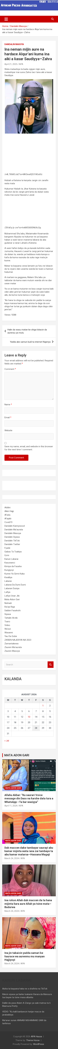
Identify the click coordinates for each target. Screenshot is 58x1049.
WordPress (38, 1044)
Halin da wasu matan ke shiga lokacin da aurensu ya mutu (27, 331)
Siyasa (7, 614)
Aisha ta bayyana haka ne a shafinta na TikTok (24, 988)
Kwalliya (8, 577)
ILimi (6, 555)
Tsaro (7, 621)
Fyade (7, 548)
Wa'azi (7, 629)
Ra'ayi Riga (9, 606)
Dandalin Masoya (14, 44)
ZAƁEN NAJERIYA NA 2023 (17, 640)
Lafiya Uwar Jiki (11, 595)
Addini (7, 507)
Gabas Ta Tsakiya (13, 551)
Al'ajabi (7, 518)
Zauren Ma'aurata (13, 647)
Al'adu (7, 515)
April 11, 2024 (10, 806)
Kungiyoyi (9, 570)
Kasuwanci (9, 562)
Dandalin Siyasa (12, 537)
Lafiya (7, 592)
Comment (10, 369)
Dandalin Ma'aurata (13, 529)
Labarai (8, 581)
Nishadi (8, 603)
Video (7, 625)
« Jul (6, 740)
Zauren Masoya (12, 651)
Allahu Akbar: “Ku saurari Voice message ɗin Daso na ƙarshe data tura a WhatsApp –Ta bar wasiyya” (28, 798)
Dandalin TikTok (12, 540)
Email (7, 417)
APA (21, 64)
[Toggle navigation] (6, 19)
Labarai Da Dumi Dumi (15, 584)
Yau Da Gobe (10, 636)
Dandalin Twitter (12, 544)
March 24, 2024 (11, 858)
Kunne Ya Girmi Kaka (14, 573)
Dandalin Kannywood (14, 526)
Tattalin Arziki (11, 618)
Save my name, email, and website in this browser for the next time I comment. (28, 448)
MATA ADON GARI (16, 755)
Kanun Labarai (11, 559)
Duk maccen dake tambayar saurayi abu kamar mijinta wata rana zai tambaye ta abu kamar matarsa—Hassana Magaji (28, 851)
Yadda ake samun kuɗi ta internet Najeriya (30, 342)
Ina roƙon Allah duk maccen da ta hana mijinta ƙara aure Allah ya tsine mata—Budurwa (28, 904)
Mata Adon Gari (12, 599)
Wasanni (8, 632)
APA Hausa (36, 1036)
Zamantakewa (11, 643)
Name (8, 404)
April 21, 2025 (10, 64)
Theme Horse (33, 1040)
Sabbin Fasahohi (12, 610)
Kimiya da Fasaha (13, 566)
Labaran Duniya (11, 588)
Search (51, 664)
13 (29, 717)
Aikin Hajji (9, 511)
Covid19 (8, 522)
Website (8, 430)
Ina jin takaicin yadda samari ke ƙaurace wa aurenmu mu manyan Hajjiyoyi (24, 956)
